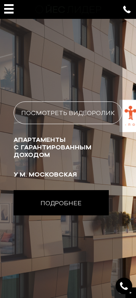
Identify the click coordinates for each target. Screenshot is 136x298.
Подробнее (61, 203)
